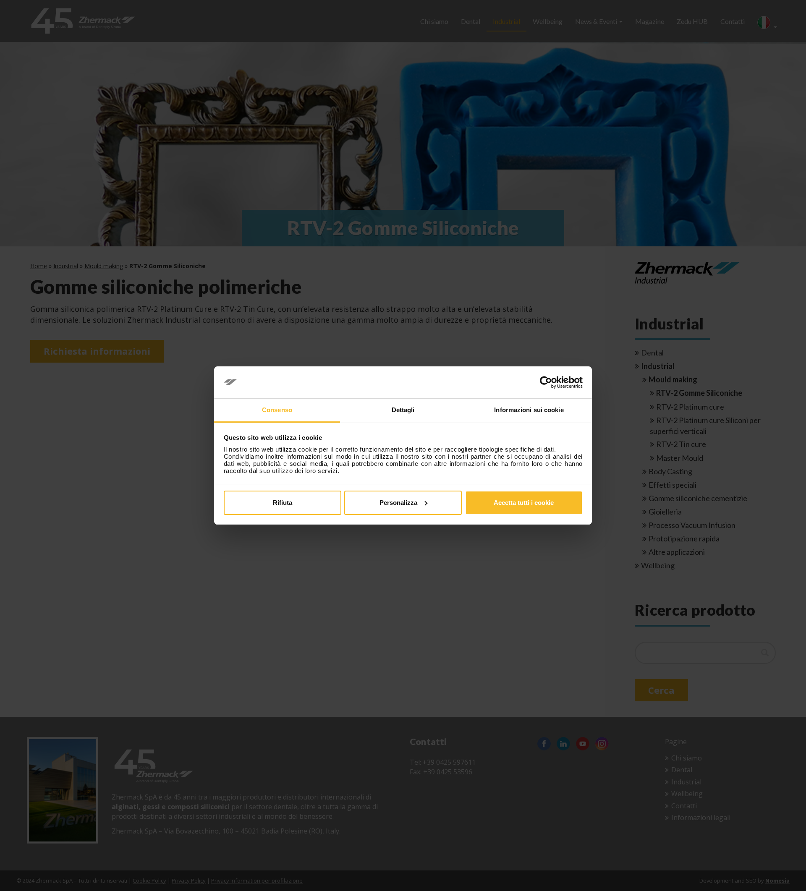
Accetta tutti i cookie (524, 502)
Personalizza (398, 502)
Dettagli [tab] (403, 409)
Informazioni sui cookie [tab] (528, 409)
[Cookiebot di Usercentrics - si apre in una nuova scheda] (546, 382)
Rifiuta (282, 502)
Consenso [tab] (277, 409)
